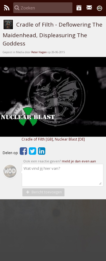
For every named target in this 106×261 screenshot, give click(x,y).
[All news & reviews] (6, 7)
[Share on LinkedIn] (41, 152)
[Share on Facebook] (23, 152)
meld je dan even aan (79, 161)
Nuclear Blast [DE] (70, 139)
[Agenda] (79, 7)
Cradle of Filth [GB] (37, 139)
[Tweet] (32, 152)
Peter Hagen (39, 52)
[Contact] (89, 7)
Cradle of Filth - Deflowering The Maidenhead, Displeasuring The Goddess (52, 34)
